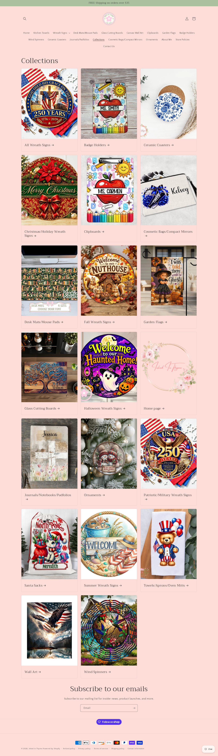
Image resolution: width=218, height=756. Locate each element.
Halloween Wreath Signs (103, 408)
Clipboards (92, 232)
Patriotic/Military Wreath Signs (168, 495)
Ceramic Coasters (157, 145)
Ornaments (92, 495)
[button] (24, 18)
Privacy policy (84, 748)
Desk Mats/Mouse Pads (42, 322)
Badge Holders (95, 145)
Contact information (136, 748)
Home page (152, 408)
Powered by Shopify (51, 749)
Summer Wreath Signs (101, 585)
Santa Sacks (33, 585)
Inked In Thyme (35, 749)
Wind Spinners (95, 672)
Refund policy (69, 748)
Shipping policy (118, 748)
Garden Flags (154, 322)
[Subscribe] (134, 708)
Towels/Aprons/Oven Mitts (164, 585)
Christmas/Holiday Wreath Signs (45, 234)
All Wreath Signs (37, 145)
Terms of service (101, 748)
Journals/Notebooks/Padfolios (48, 495)
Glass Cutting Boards (40, 408)
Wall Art (31, 672)
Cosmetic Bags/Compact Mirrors (168, 232)
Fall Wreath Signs (97, 322)
